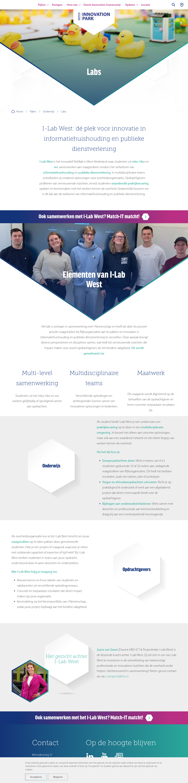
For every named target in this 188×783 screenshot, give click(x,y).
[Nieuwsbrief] (119, 756)
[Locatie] (181, 4)
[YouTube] (104, 756)
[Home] (94, 18)
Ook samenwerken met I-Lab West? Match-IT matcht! (89, 216)
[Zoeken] (173, 4)
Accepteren (36, 776)
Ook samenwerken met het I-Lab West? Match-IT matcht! (89, 717)
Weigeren (58, 776)
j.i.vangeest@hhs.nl (116, 676)
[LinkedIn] (90, 756)
